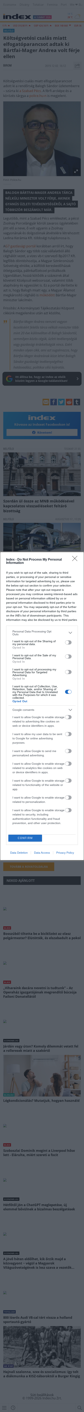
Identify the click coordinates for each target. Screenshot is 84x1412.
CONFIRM (25, 838)
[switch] (68, 642)
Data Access (42, 852)
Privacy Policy (65, 852)
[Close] (76, 560)
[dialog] (42, 706)
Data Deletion (19, 852)
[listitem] (42, 633)
